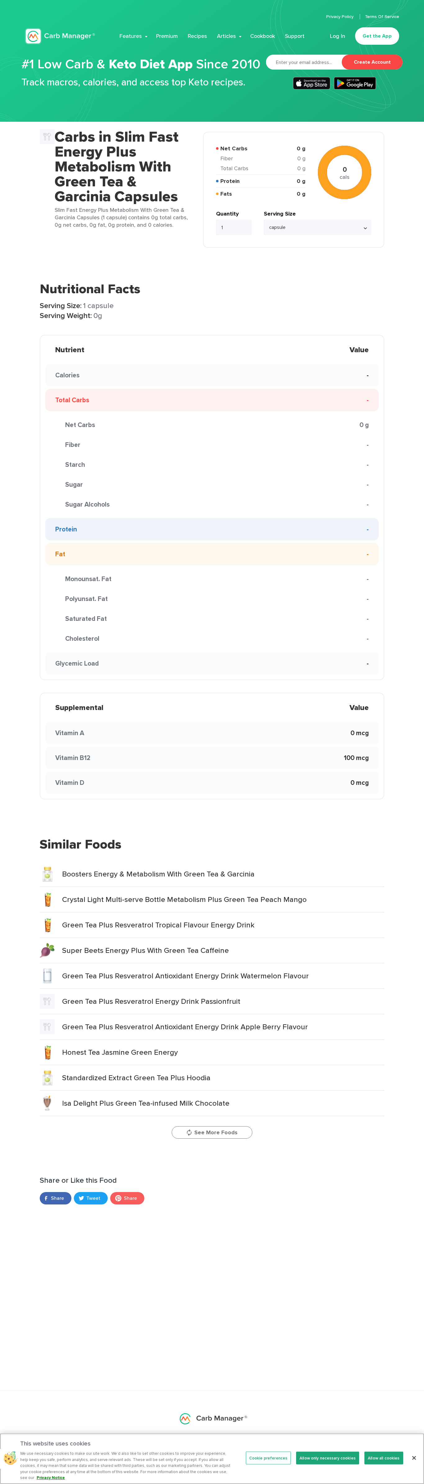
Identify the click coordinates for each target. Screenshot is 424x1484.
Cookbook (262, 36)
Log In (337, 36)
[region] (212, 1458)
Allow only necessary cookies (328, 1458)
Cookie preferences (268, 1458)
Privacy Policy (340, 16)
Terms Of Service (382, 16)
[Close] (414, 1458)
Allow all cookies (383, 1458)
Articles (226, 36)
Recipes (197, 36)
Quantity (227, 213)
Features (131, 36)
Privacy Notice (51, 1478)
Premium (167, 36)
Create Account (372, 62)
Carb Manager (60, 36)
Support (294, 36)
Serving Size (280, 213)
